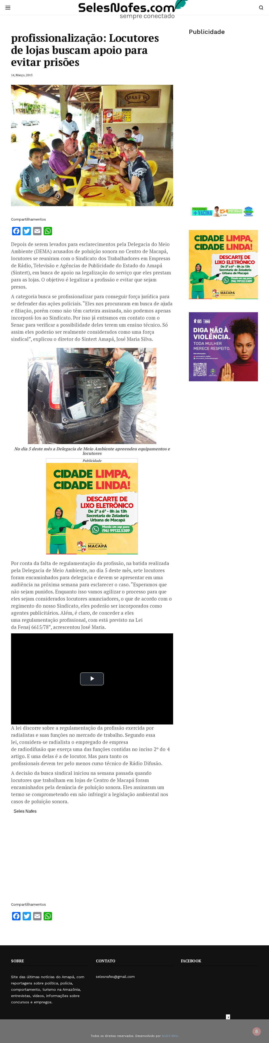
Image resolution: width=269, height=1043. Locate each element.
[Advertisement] (92, 860)
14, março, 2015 (21, 75)
